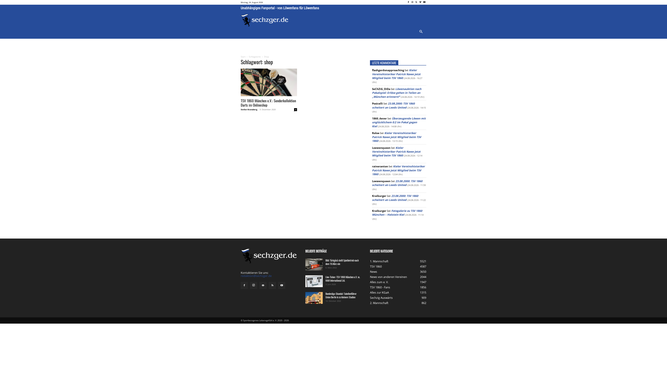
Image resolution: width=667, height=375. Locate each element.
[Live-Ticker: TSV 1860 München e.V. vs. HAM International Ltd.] (314, 281)
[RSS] (272, 285)
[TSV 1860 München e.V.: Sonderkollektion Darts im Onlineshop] (269, 82)
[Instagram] (412, 2)
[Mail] (263, 285)
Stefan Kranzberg (249, 109)
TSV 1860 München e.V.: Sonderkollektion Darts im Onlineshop (268, 103)
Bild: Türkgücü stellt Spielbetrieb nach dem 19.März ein (342, 262)
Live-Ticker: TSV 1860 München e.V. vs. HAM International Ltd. (343, 278)
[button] (421, 32)
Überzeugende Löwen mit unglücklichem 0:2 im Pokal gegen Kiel (399, 122)
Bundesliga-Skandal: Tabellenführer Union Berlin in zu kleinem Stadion (341, 295)
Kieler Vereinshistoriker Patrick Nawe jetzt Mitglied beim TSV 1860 (396, 74)
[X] (416, 2)
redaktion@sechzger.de (256, 276)
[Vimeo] (420, 2)
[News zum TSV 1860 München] (265, 20)
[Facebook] (408, 2)
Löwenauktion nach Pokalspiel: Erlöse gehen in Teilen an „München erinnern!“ (396, 92)
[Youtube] (424, 2)
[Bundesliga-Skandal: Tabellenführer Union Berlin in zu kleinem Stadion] (314, 298)
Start (243, 56)
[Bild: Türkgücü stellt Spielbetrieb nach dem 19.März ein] (314, 265)
